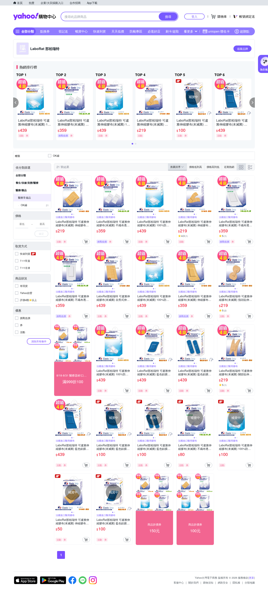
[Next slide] (88, 194)
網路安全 (223, 582)
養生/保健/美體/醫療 (27, 183)
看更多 (188, 31)
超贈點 (244, 31)
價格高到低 (213, 167)
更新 (251, 577)
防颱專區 (136, 31)
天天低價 (117, 31)
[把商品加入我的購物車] (86, 241)
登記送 (63, 31)
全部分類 (21, 175)
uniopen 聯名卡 (219, 31)
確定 (41, 234)
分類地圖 (250, 582)
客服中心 (179, 582)
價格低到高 (195, 167)
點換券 (45, 31)
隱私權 (236, 582)
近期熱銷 (229, 167)
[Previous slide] (56, 194)
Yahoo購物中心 (34, 16)
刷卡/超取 (172, 31)
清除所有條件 (38, 341)
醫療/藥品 (21, 190)
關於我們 (193, 582)
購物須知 (208, 582)
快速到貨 (99, 31)
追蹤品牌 (242, 49)
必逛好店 (154, 31)
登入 (194, 16)
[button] (16, 102)
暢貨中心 (81, 31)
